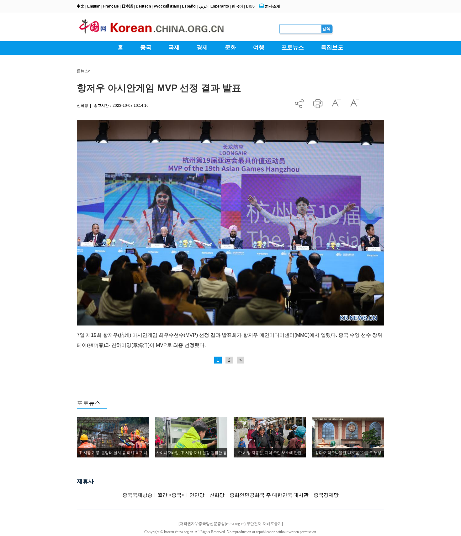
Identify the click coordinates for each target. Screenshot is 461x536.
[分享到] (299, 102)
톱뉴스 (82, 71)
